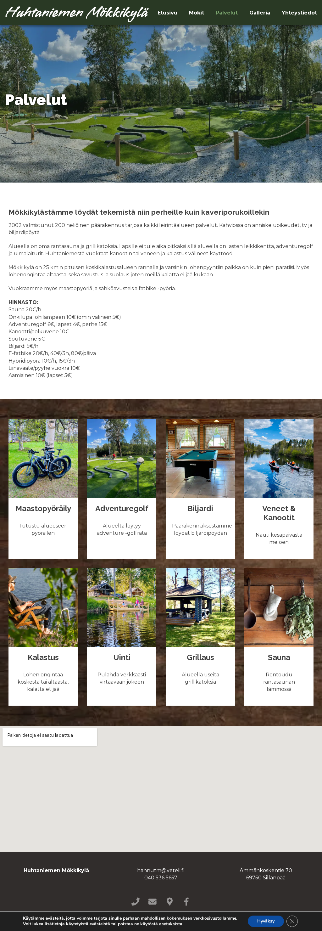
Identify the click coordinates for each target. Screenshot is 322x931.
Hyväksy (266, 921)
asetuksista (170, 924)
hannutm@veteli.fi (161, 870)
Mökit (196, 13)
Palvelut (227, 13)
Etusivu (167, 13)
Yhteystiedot (299, 13)
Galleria (259, 13)
